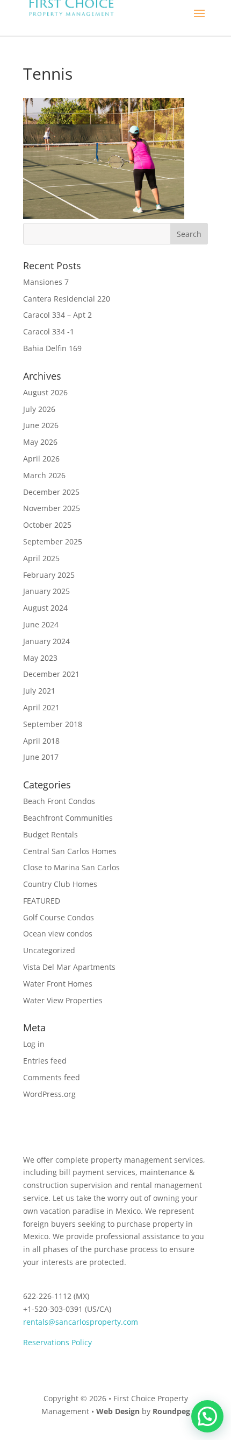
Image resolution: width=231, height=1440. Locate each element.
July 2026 (39, 409)
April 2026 (41, 458)
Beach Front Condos (59, 801)
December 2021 (51, 674)
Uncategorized (49, 950)
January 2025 (46, 591)
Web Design (118, 1411)
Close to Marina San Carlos (71, 867)
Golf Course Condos (58, 917)
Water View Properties (63, 1000)
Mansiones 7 (46, 282)
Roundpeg (171, 1411)
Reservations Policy (57, 1342)
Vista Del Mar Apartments (69, 967)
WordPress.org (49, 1094)
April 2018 (41, 741)
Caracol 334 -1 (48, 331)
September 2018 (52, 724)
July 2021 (39, 691)
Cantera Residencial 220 (66, 298)
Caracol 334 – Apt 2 (57, 315)
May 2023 (40, 658)
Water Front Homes (57, 983)
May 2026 (40, 442)
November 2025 (51, 508)
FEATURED (41, 901)
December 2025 (51, 492)
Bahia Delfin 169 (52, 348)
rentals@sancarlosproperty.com (80, 1322)
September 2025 (52, 541)
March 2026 (44, 475)
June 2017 (41, 757)
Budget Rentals (50, 834)
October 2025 (47, 525)
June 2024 (41, 624)
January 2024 (46, 641)
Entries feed (45, 1060)
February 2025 (49, 575)
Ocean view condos (57, 933)
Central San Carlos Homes (70, 851)
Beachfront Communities (68, 818)
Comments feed (51, 1077)
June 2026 (41, 425)
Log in (34, 1044)
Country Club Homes (60, 884)
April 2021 (41, 707)
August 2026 (45, 392)
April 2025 (41, 558)
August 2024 (45, 608)
